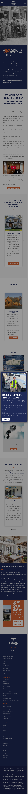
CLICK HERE (6, 419)
